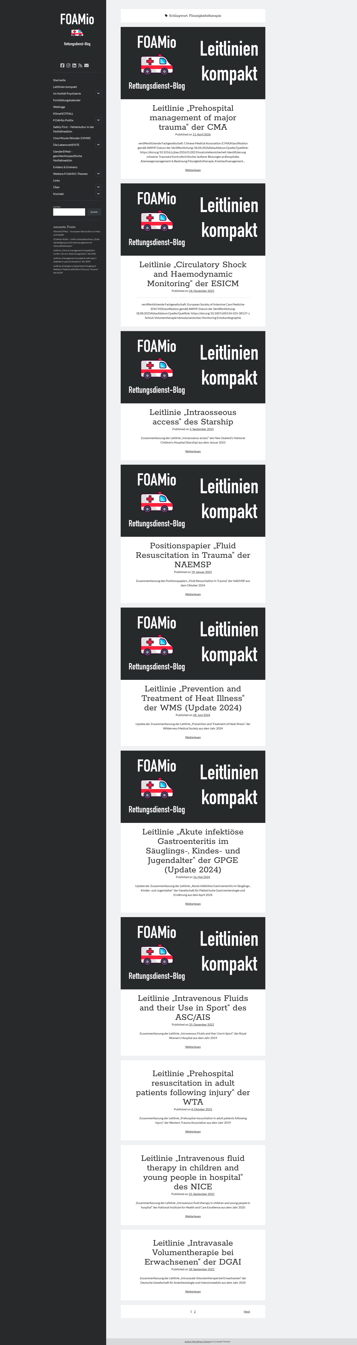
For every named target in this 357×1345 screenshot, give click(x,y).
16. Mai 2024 (201, 877)
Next (247, 1311)
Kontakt (58, 193)
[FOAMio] (77, 56)
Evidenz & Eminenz (65, 167)
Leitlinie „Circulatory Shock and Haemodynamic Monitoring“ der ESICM (193, 219)
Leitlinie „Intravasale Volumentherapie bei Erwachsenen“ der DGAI (192, 1253)
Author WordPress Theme (197, 1341)
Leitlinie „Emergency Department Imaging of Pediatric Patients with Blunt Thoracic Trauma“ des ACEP (75, 269)
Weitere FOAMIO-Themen (70, 173)
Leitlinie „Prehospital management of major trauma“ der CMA (193, 63)
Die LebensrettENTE (66, 144)
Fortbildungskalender (67, 100)
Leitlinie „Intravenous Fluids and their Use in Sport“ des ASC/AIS (193, 953)
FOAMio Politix (63, 120)
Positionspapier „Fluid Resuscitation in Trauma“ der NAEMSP (193, 501)
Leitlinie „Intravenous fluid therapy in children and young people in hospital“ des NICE (193, 1172)
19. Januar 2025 (201, 572)
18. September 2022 (201, 1269)
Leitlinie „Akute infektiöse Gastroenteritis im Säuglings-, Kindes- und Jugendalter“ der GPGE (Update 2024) (193, 787)
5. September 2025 (202, 429)
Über (56, 187)
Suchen (57, 206)
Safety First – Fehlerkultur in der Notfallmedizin (73, 129)
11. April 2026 (202, 134)
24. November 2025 (201, 290)
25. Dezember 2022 (201, 1024)
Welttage (59, 107)
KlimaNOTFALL (63, 113)
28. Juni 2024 (201, 715)
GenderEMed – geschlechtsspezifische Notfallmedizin (67, 156)
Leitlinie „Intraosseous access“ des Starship (193, 367)
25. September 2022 (201, 1194)
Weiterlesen (193, 170)
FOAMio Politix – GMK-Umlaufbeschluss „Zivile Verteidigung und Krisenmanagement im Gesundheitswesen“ (76, 242)
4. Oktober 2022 (201, 1109)
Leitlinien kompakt (65, 86)
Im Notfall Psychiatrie (67, 93)
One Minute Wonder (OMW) (72, 138)
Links (56, 180)
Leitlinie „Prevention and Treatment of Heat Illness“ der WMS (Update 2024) (193, 644)
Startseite (59, 80)
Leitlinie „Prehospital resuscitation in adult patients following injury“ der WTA (193, 1088)
